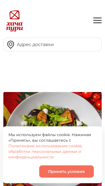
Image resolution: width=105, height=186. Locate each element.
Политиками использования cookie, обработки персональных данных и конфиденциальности (45, 151)
